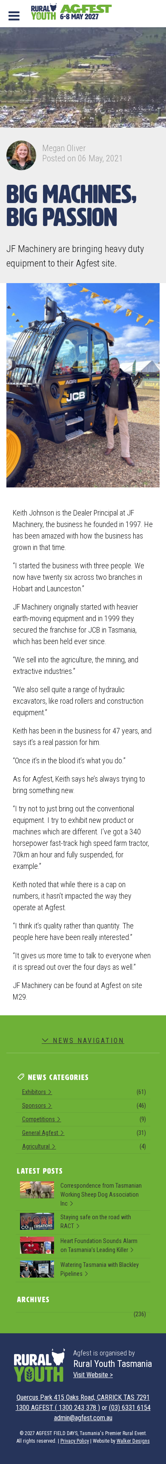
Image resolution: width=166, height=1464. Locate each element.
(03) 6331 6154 (130, 1408)
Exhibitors (84, 1092)
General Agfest (84, 1132)
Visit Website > (93, 1375)
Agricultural (84, 1146)
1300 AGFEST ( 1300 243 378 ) (58, 1408)
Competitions (84, 1119)
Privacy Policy (74, 1441)
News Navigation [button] (87, 1041)
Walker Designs (133, 1441)
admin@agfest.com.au (83, 1418)
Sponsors (84, 1105)
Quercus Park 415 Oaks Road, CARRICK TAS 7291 (83, 1397)
